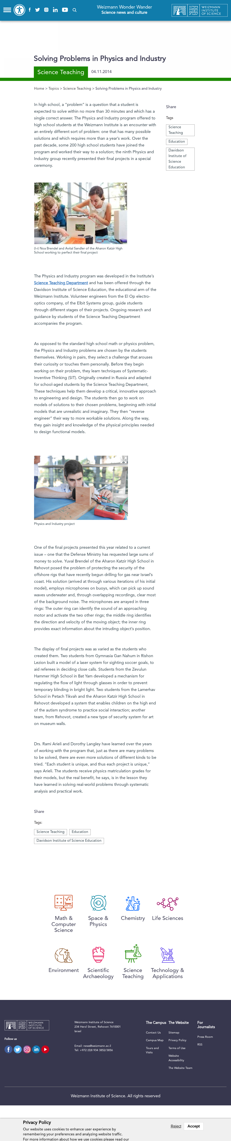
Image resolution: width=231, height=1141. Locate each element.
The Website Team (180, 1068)
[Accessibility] (19, 10)
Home (39, 89)
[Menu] (7, 10)
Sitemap (174, 1032)
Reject (176, 1126)
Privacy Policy (177, 1040)
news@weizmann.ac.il (97, 1046)
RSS (199, 1044)
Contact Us (153, 1032)
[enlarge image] (123, 187)
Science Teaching (77, 89)
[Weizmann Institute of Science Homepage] (200, 10)
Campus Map (155, 1040)
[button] (74, 10)
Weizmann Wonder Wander (124, 9)
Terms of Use (177, 1048)
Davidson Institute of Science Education (69, 841)
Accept (193, 1126)
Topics (54, 89)
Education (177, 142)
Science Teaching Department (61, 283)
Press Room (205, 1037)
